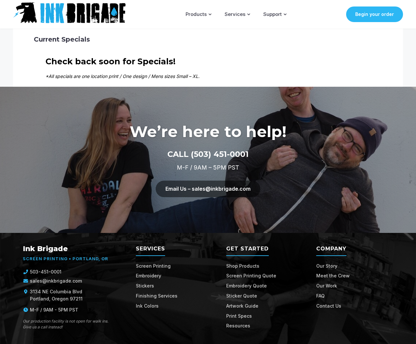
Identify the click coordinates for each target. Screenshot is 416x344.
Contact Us (328, 306)
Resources (238, 325)
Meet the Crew (333, 275)
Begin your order (374, 14)
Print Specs (239, 316)
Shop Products (242, 266)
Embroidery (148, 275)
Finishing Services (156, 296)
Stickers (145, 285)
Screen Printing (153, 266)
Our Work (326, 285)
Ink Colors (147, 306)
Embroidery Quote (246, 285)
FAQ (320, 296)
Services (235, 14)
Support (272, 14)
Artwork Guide (242, 306)
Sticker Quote (241, 296)
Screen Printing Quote (251, 275)
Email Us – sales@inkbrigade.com (208, 188)
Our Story (326, 266)
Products (196, 14)
